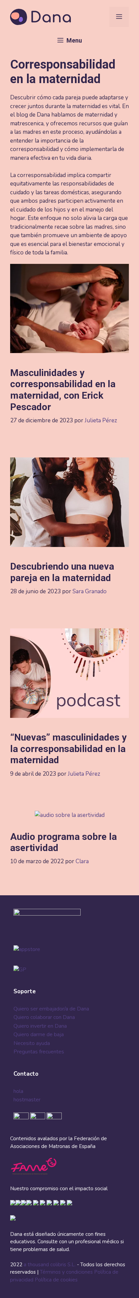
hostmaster (26, 1099)
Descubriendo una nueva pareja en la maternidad (62, 572)
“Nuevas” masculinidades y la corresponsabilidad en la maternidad (68, 749)
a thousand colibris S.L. (50, 1264)
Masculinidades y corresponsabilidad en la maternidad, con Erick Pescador (62, 390)
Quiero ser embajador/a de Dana (51, 1009)
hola (18, 1091)
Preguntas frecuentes (38, 1051)
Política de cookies (56, 1279)
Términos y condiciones (66, 1272)
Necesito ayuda (31, 1043)
